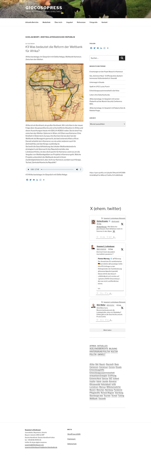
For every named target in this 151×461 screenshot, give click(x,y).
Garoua (105, 378)
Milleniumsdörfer (114, 387)
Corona (112, 367)
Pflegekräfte (95, 393)
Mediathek (46, 22)
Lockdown (94, 387)
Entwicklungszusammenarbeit (102, 373)
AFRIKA (93, 346)
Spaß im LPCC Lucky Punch (100, 86)
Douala (118, 367)
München (100, 390)
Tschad (114, 395)
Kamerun (113, 381)
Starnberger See (96, 395)
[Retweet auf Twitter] (102, 218)
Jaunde (105, 381)
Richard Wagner (107, 393)
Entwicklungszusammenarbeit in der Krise (104, 91)
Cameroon (94, 367)
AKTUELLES (102, 346)
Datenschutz (71, 444)
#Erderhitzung (101, 227)
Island (98, 381)
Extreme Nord (95, 378)
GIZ (110, 378)
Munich (93, 390)
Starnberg (119, 393)
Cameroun (103, 367)
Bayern (102, 364)
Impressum (71, 439)
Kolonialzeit (106, 384)
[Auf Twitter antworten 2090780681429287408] (98, 293)
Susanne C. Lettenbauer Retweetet (115, 218)
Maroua (102, 387)
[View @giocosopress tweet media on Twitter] (114, 231)
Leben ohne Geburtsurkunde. (100, 95)
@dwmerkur (110, 305)
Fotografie (93, 22)
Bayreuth (110, 364)
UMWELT (101, 354)
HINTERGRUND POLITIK (100, 351)
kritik (114, 384)
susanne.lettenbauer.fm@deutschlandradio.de (41, 447)
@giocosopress (101, 249)
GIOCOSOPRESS (44, 7)
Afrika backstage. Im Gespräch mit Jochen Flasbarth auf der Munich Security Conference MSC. (106, 101)
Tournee (107, 395)
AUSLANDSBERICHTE (99, 348)
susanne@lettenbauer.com (34, 445)
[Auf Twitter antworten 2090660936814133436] (98, 237)
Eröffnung (112, 375)
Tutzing (121, 395)
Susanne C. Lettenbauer (106, 246)
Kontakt (104, 22)
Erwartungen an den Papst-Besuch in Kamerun (106, 72)
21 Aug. (99, 223)
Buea (117, 364)
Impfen (93, 381)
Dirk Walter (101, 305)
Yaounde (102, 398)
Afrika (92, 364)
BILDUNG (113, 348)
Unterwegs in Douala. (97, 82)
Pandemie (118, 390)
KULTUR (114, 351)
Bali (96, 364)
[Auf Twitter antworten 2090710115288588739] (98, 320)
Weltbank (93, 398)
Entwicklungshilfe (97, 370)
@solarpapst (115, 221)
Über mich (58, 22)
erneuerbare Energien (98, 375)
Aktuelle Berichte (31, 22)
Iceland (116, 378)
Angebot (69, 22)
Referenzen (81, 22)
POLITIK (93, 354)
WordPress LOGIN (73, 434)
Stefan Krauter (102, 221)
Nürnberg (109, 390)
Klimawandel (95, 384)
